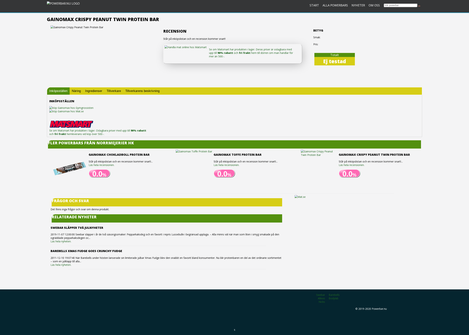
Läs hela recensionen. (101, 165)
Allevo (321, 298)
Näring (76, 91)
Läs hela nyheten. (61, 241)
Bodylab (333, 298)
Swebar (320, 295)
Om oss (374, 5)
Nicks (322, 301)
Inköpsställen (58, 91)
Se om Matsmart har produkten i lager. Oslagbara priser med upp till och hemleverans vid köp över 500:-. (97, 132)
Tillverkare (114, 91)
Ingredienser (93, 91)
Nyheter (358, 5)
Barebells (334, 295)
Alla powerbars (335, 5)
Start (314, 5)
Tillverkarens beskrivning (142, 91)
